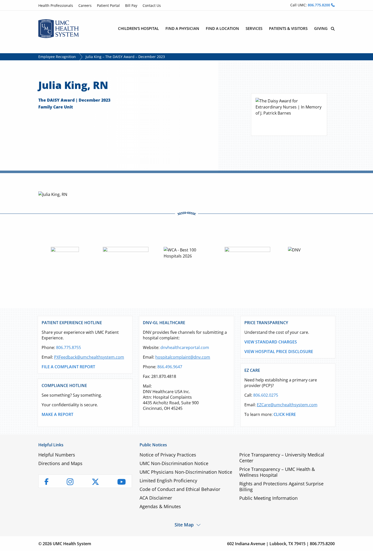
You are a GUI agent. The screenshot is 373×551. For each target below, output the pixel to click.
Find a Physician (182, 28)
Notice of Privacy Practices (168, 455)
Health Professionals (55, 5)
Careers (85, 5)
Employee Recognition (57, 56)
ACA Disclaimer (156, 498)
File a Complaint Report (68, 367)
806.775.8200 (319, 5)
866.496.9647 (169, 367)
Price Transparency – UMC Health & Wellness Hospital (277, 472)
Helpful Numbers (56, 455)
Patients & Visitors (288, 28)
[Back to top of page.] (365, 543)
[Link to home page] (58, 28)
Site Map (184, 524)
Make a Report (57, 414)
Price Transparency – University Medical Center (281, 458)
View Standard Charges (270, 342)
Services (254, 28)
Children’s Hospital (138, 28)
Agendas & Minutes (160, 506)
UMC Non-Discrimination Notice (174, 463)
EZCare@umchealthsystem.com (287, 405)
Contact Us (152, 5)
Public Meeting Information (268, 498)
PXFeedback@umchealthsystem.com (89, 357)
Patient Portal (108, 5)
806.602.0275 (265, 395)
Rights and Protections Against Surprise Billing (281, 486)
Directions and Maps (60, 463)
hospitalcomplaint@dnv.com (182, 357)
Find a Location (222, 28)
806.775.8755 (68, 347)
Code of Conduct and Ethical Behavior (180, 489)
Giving (321, 28)
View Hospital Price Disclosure (278, 351)
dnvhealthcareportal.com (184, 347)
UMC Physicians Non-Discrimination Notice (186, 472)
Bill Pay (131, 5)
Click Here (285, 414)
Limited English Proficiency (168, 480)
